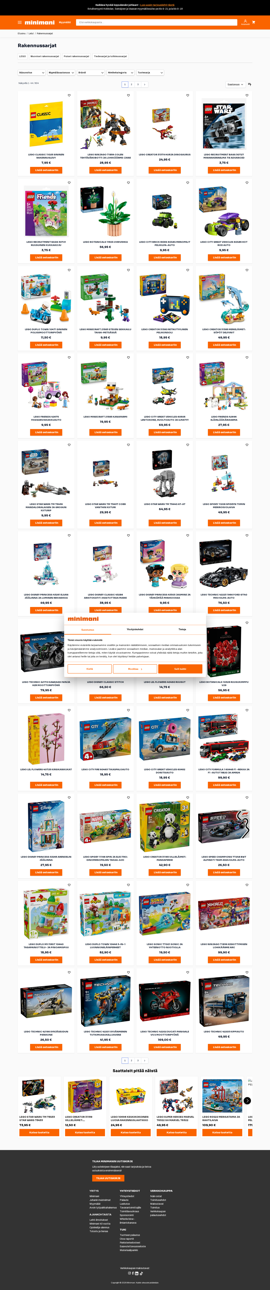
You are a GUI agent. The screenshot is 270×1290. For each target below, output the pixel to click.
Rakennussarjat (45, 33)
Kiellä (90, 669)
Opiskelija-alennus (99, 1227)
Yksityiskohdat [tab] (135, 629)
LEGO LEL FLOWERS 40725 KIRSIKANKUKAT (46, 769)
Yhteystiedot (127, 1196)
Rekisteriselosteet (130, 1242)
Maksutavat (157, 1203)
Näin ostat (156, 1196)
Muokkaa (133, 669)
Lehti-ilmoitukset (99, 1220)
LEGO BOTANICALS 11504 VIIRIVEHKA (105, 242)
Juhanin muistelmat (100, 1200)
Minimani (94, 1196)
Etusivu (22, 33)
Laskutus (125, 1203)
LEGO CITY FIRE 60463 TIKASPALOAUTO (105, 769)
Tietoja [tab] (182, 629)
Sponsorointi (127, 1215)
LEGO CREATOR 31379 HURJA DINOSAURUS (165, 154)
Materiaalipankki (129, 1250)
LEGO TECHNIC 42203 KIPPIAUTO (224, 1031)
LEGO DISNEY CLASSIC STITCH (105, 682)
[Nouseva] (250, 84)
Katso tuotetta (39, 1132)
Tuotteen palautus (130, 1235)
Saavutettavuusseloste (133, 1246)
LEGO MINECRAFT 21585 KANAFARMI (105, 416)
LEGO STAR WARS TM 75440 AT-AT (164, 504)
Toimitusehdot (158, 1200)
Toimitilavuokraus (129, 1211)
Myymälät (95, 1203)
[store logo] (40, 22)
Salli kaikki (180, 669)
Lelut (31, 33)
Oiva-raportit (127, 1238)
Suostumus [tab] (87, 629)
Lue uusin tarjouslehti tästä (157, 5)
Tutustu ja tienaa (99, 1231)
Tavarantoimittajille (130, 1207)
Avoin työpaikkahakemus (103, 1207)
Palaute (124, 1200)
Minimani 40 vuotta (100, 1223)
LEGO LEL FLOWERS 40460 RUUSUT (165, 682)
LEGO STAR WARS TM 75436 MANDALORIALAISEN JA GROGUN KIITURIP (46, 507)
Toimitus (155, 1207)
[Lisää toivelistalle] (69, 95)
